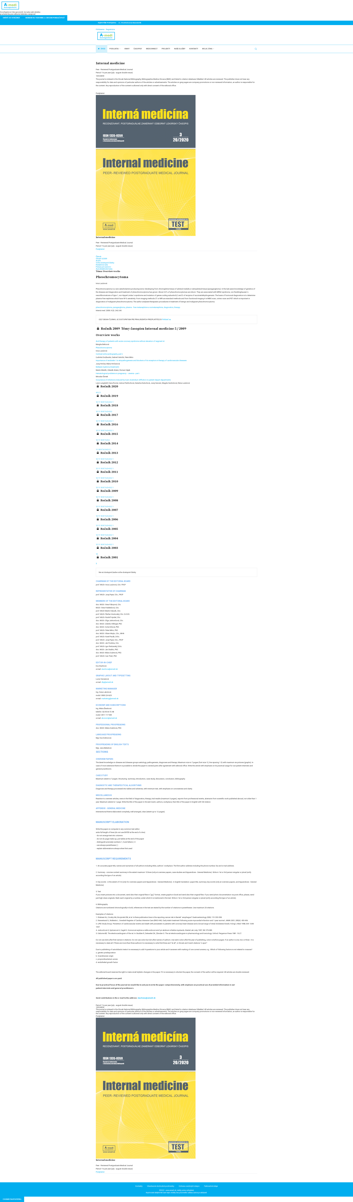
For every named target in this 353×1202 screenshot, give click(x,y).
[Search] (255, 49)
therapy (177, 307)
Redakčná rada (102, 265)
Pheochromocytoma (104, 348)
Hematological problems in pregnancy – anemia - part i (118, 373)
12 (97, 402)
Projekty (166, 49)
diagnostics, (169, 307)
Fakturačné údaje (211, 1186)
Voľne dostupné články (105, 263)
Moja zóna (207, 49)
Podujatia (114, 49)
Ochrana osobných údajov (189, 1186)
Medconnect (151, 49)
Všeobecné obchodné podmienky (160, 1186)
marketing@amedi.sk (109, 698)
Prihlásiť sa (166, 319)
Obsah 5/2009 (101, 259)
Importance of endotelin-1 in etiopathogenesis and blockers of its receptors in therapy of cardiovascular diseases (141, 360)
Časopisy (138, 49)
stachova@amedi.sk (109, 669)
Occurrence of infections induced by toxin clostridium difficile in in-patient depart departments (133, 380)
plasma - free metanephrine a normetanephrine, (145, 307)
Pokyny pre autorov (103, 267)
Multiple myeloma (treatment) (107, 367)
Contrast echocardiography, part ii (109, 354)
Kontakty (193, 49)
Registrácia (110, 29)
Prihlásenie (100, 29)
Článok (98, 256)
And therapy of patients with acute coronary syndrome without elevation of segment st (130, 341)
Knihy (127, 49)
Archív (98, 261)
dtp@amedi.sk (107, 682)
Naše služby (179, 49)
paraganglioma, (119, 307)
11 (99, 402)
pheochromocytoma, (104, 307)
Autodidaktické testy (104, 269)
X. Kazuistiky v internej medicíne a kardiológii (138, 23)
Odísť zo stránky (11, 18)
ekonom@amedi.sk (109, 718)
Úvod (102, 49)
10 (102, 402)
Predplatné (100, 249)
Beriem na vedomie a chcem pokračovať (45, 18)
